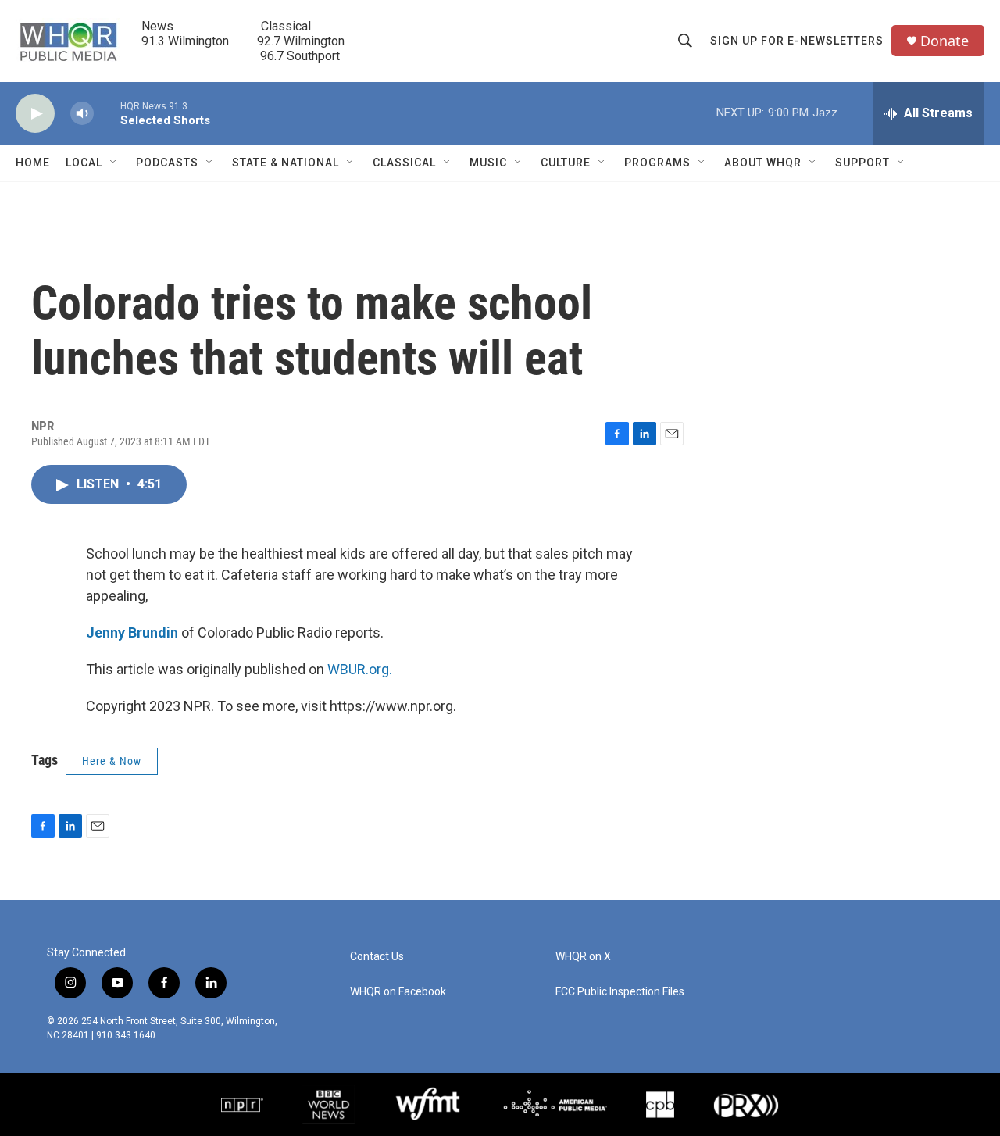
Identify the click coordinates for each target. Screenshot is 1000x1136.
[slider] (107, 113)
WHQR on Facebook (398, 992)
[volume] (82, 113)
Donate (944, 41)
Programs (657, 162)
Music (488, 162)
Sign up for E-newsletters (797, 40)
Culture (566, 162)
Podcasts (167, 162)
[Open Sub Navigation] (114, 162)
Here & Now (111, 761)
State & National (285, 162)
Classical (404, 162)
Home (33, 162)
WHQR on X (583, 957)
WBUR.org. (359, 669)
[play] (35, 114)
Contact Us (377, 957)
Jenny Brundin (132, 632)
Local (84, 162)
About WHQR (763, 162)
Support (862, 162)
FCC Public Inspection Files (619, 992)
